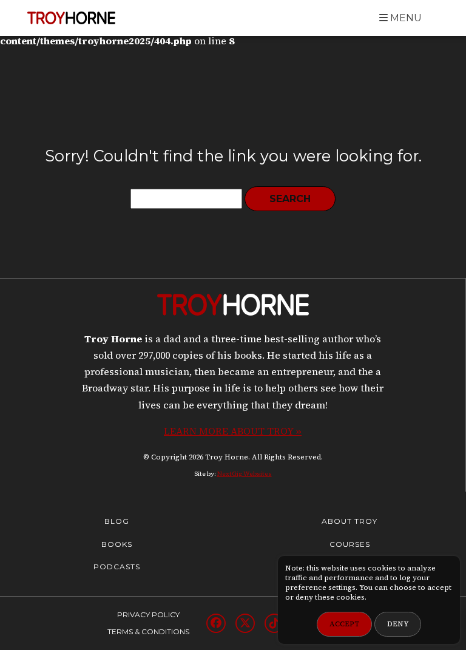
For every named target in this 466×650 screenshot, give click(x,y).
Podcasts (116, 566)
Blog (116, 521)
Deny (397, 624)
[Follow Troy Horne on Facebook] (216, 623)
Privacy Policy (148, 614)
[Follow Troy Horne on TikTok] (274, 623)
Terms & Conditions (148, 631)
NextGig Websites (244, 473)
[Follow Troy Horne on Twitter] (245, 623)
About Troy (349, 521)
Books (116, 544)
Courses (349, 544)
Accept (344, 624)
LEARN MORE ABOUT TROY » (233, 431)
